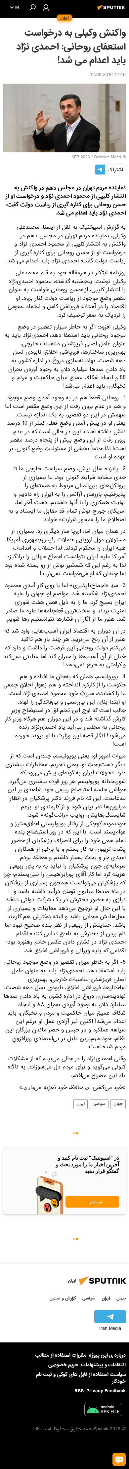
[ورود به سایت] (46, 7)
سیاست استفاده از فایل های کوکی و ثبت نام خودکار (81, 1378)
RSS (79, 1391)
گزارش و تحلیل (63, 1298)
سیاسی (99, 1104)
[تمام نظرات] (119, 1459)
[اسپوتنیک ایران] (112, 11)
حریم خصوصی (63, 1365)
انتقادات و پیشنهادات (103, 1365)
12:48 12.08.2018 (108, 75)
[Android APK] (103, 1411)
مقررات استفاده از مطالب (60, 1355)
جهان (118, 1104)
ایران (80, 1104)
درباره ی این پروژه (107, 1355)
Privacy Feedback (106, 1391)
